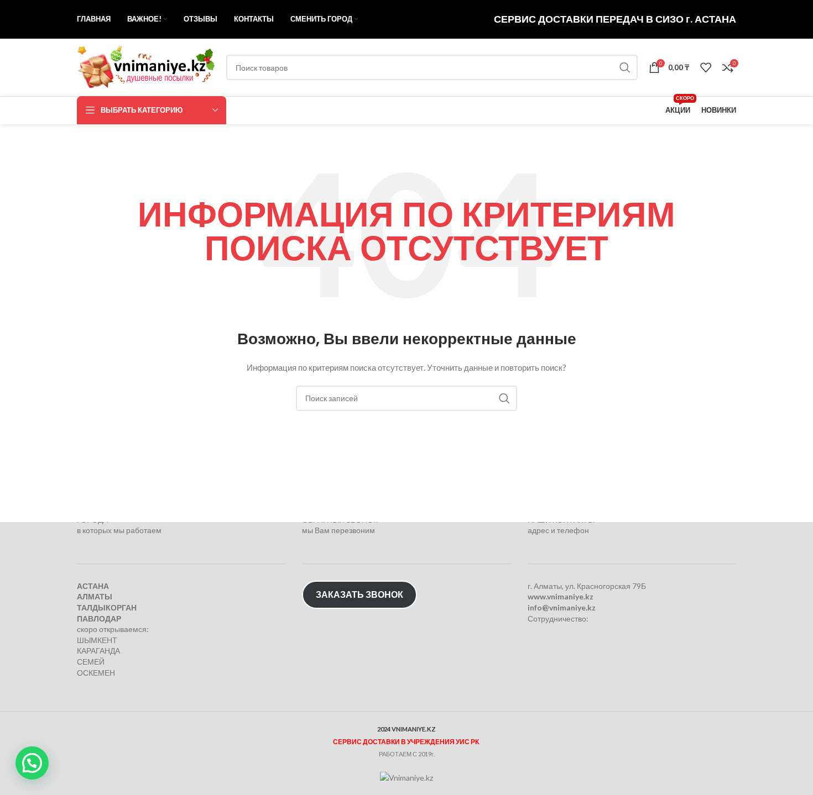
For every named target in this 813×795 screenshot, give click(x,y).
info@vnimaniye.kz (562, 607)
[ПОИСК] (625, 67)
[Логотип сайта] (146, 66)
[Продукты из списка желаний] (706, 67)
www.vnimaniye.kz (560, 596)
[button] (32, 763)
